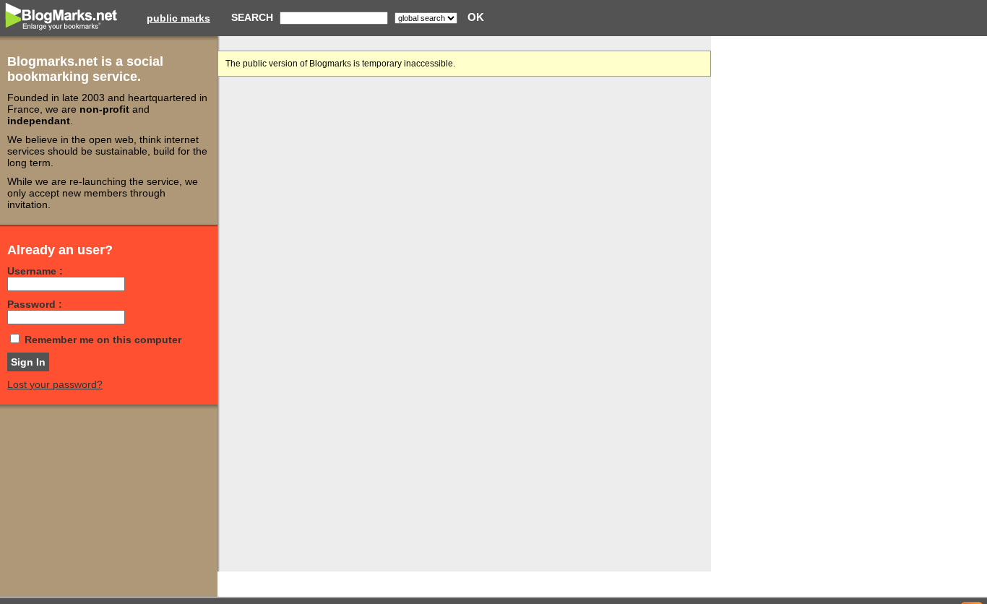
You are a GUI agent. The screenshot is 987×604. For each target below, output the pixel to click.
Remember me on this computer (103, 339)
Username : (35, 271)
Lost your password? (55, 384)
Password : (34, 304)
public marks (178, 18)
